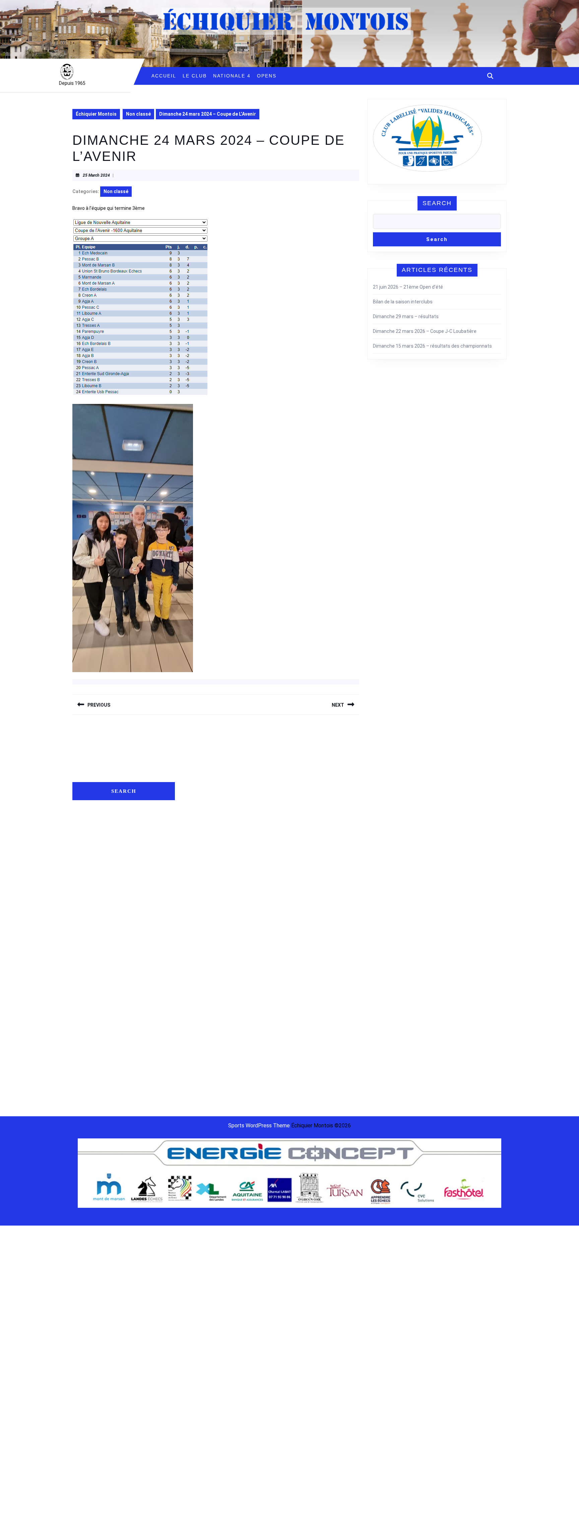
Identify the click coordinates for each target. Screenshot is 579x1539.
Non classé (138, 114)
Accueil (163, 75)
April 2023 (193, 1003)
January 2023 (197, 1024)
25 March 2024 (96, 175)
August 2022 (196, 1066)
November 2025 (200, 816)
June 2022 (194, 1086)
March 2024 (195, 931)
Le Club (195, 75)
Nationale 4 (232, 75)
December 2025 (200, 806)
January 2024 (197, 941)
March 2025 (195, 858)
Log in (300, 764)
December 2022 (200, 1035)
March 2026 (195, 775)
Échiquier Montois (96, 114)
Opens (266, 75)
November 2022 (200, 1045)
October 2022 (197, 1055)
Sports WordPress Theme (259, 1125)
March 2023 (195, 1014)
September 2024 (201, 920)
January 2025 (197, 879)
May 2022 (193, 1097)
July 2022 (193, 1076)
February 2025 (198, 868)
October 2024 (197, 910)
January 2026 (197, 795)
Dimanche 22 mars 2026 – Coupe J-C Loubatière (424, 331)
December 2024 (200, 889)
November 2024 (200, 899)
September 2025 (201, 837)
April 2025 (193, 847)
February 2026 (198, 785)
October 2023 (197, 972)
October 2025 (197, 827)
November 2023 (200, 962)
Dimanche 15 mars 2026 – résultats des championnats (432, 346)
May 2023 (193, 993)
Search (437, 203)
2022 (439, 766)
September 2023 (201, 983)
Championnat (418, 766)
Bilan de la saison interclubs (403, 301)
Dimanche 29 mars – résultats (406, 316)
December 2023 (200, 951)
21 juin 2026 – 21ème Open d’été (408, 287)
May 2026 (193, 764)
